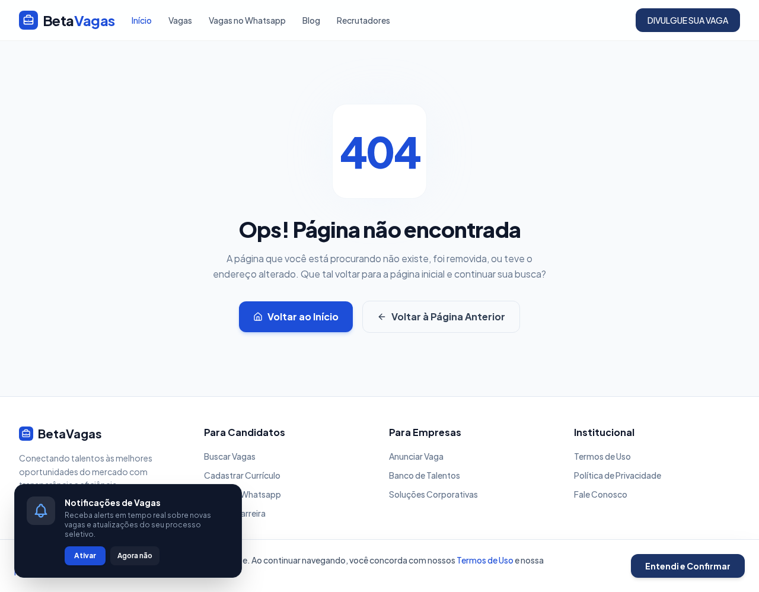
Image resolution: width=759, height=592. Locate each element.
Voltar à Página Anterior (448, 316)
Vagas (180, 20)
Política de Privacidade (617, 475)
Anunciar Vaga (416, 456)
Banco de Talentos (424, 475)
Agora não (134, 555)
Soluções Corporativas (433, 494)
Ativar (85, 555)
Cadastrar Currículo (242, 475)
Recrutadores (363, 20)
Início (142, 20)
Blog (311, 20)
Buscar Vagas (230, 456)
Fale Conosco (600, 494)
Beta (79, 20)
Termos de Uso (602, 456)
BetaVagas (70, 433)
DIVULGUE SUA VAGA (688, 20)
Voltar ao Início (303, 316)
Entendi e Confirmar (688, 566)
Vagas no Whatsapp (247, 20)
